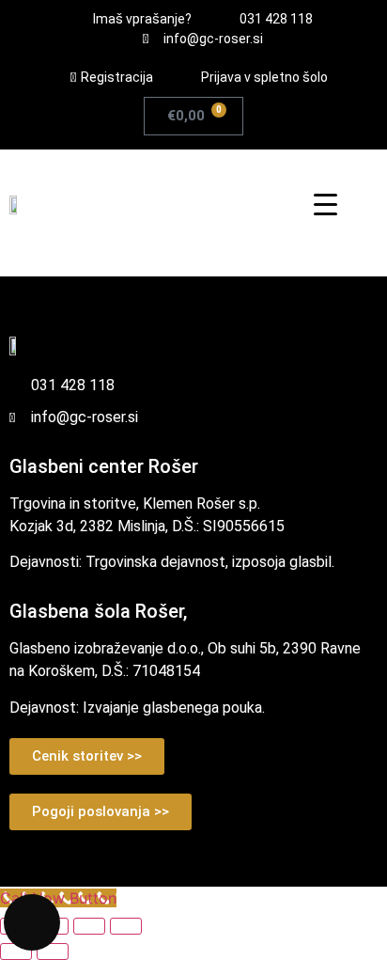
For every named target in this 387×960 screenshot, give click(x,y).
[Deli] (89, 926)
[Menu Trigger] (325, 203)
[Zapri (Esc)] (126, 926)
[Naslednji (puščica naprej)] (53, 951)
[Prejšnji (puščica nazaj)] (16, 951)
